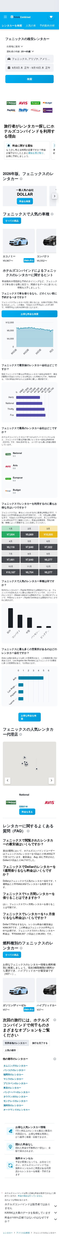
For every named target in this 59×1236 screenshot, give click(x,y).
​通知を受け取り (36, 152)
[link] (25, 201)
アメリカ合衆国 (23, 1232)
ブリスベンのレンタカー (15, 1083)
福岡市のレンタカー (13, 1074)
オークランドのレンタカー (16, 1109)
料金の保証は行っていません (30, 1195)
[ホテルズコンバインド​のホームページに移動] (20, 17)
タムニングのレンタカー (15, 1065)
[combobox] (15, 46)
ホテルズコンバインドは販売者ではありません (27, 1206)
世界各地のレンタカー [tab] (16, 1042)
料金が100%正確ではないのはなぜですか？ (27, 1219)
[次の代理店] (51, 781)
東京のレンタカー (12, 1087)
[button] (5, 16)
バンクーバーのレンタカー (16, 1092)
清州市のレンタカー (13, 1105)
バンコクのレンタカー (14, 1070)
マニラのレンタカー (13, 1078)
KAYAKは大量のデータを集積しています (28, 1212)
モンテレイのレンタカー (15, 1100)
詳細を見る (29, 260)
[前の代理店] (7, 781)
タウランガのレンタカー (15, 1096)
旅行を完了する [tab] (40, 1042)
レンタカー (8, 1232)
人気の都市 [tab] (10, 1050)
